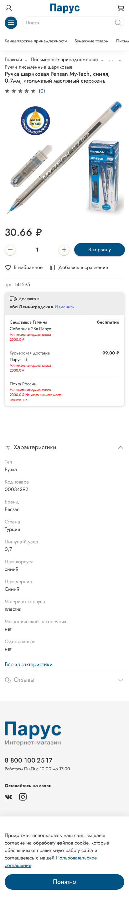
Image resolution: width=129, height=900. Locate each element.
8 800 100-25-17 (29, 760)
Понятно (64, 881)
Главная (13, 59)
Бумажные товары (92, 41)
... (111, 59)
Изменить (64, 307)
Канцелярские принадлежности (36, 41)
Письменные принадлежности (64, 59)
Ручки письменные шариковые (38, 66)
